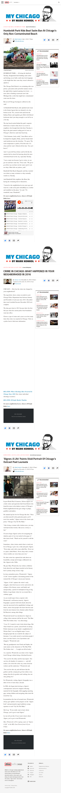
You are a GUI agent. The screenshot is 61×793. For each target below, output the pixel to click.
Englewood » (39, 79)
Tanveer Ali (17, 280)
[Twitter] (28, 766)
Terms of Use (7, 785)
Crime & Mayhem (26, 267)
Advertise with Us (42, 768)
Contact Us (41, 770)
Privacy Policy (14, 785)
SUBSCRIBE (33, 781)
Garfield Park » (40, 71)
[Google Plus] (28, 772)
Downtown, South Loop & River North (16, 455)
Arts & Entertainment (35, 455)
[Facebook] (28, 768)
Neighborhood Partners (44, 766)
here (8, 406)
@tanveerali (18, 283)
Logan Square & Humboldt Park (14, 26)
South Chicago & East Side (12, 267)
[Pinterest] (28, 770)
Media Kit (41, 776)
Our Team (41, 772)
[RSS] (28, 776)
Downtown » (39, 54)
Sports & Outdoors (31, 26)
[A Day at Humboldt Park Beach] (18, 57)
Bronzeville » (40, 313)
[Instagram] (28, 774)
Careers (40, 774)
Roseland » (39, 295)
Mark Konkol (18, 39)
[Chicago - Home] (8, 2)
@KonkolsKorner (19, 41)
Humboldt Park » (40, 320)
